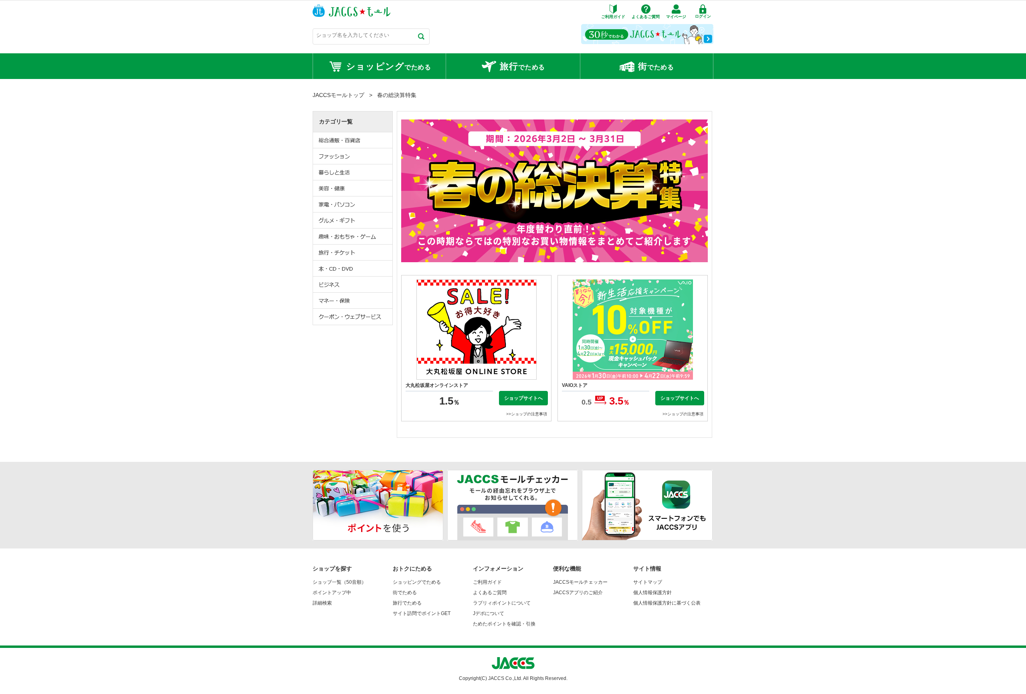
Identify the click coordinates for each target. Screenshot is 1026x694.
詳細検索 (322, 603)
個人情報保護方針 (652, 592)
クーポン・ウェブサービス (353, 317)
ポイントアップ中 (332, 592)
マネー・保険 (353, 301)
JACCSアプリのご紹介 (578, 592)
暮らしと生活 (353, 172)
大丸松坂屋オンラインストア (437, 385)
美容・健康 (353, 188)
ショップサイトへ (523, 398)
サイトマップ (647, 582)
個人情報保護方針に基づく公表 (667, 603)
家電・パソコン (353, 204)
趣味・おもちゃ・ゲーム (353, 237)
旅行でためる (407, 603)
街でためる (405, 592)
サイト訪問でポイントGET (421, 613)
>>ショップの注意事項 (526, 414)
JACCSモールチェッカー (580, 582)
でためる (388, 66)
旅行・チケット (353, 253)
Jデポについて (488, 613)
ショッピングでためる (417, 582)
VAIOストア (575, 385)
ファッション (353, 156)
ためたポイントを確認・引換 (504, 624)
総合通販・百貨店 (353, 140)
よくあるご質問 (490, 592)
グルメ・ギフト (353, 220)
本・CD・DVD (353, 269)
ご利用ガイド (487, 582)
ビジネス (353, 285)
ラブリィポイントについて (502, 603)
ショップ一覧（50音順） (339, 582)
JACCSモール (351, 10)
